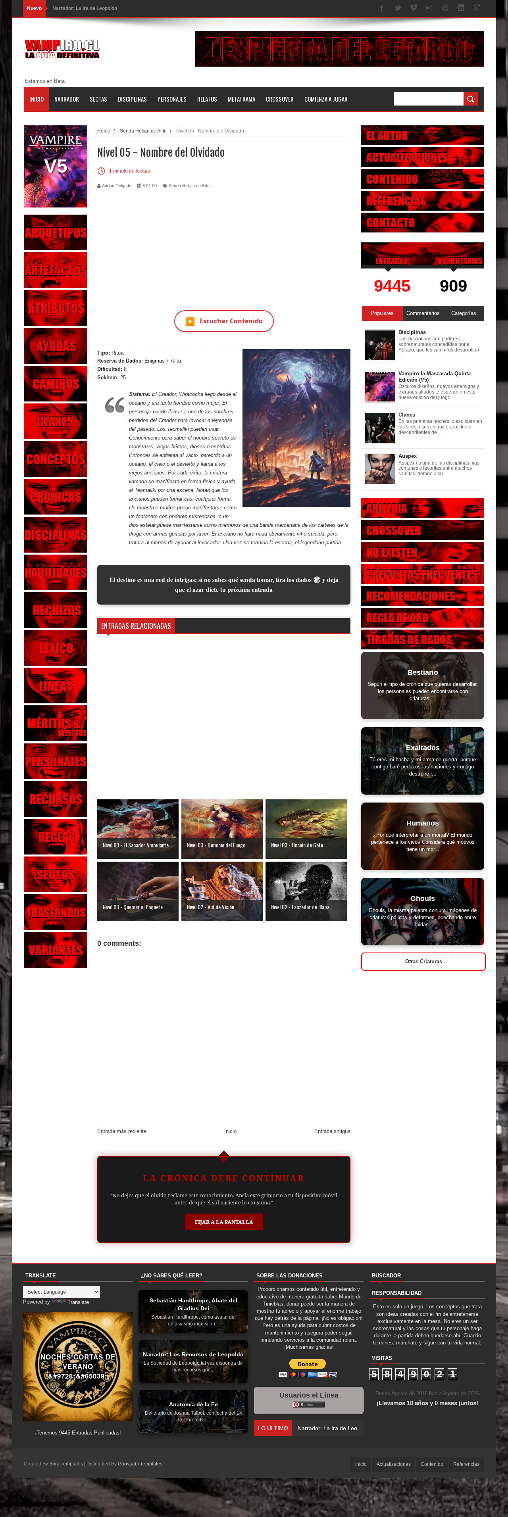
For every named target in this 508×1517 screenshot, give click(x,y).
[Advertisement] (223, 244)
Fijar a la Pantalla (224, 1221)
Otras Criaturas (423, 961)
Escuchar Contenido (224, 321)
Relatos (207, 98)
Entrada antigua (332, 1131)
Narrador (66, 98)
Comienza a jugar (326, 98)
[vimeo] (413, 8)
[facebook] (382, 8)
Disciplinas (132, 98)
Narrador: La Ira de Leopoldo (84, 8)
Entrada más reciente (121, 1131)
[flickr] (429, 8)
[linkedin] (461, 8)
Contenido (432, 1464)
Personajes (172, 98)
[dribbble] (445, 8)
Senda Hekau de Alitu (189, 185)
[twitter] (398, 8)
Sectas (98, 98)
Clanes (406, 415)
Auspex (407, 456)
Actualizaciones (394, 1464)
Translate (78, 1302)
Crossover (280, 98)
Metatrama (241, 98)
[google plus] (477, 8)
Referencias (466, 1464)
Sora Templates (66, 1464)
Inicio (36, 98)
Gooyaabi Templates (140, 1464)
